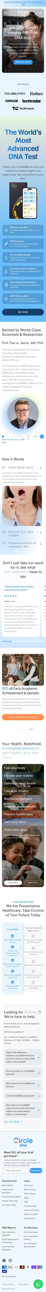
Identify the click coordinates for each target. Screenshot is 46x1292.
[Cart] (40, 13)
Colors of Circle (31, 1210)
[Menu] (5, 13)
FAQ (26, 1202)
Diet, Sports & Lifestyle (8, 1233)
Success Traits (9, 1205)
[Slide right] (42, 436)
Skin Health (7, 1185)
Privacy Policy (23, 1284)
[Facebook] (4, 1260)
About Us (28, 1185)
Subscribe (36, 1170)
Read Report (33, 883)
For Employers (31, 1232)
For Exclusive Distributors (30, 1245)
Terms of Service (8, 1284)
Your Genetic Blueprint (8, 1248)
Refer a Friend (30, 1214)
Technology (30, 1194)
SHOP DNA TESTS (23, 62)
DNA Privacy (30, 1190)
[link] (14, 93)
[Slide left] (36, 436)
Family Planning (9, 1201)
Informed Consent (8, 1289)
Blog (26, 1198)
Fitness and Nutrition (7, 1191)
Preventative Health (11, 1197)
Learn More (13, 883)
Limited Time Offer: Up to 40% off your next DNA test (23, 3)
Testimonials (30, 1206)
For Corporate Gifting (31, 1237)
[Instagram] (10, 1260)
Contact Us (29, 1218)
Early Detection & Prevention (10, 1241)
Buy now (23, 312)
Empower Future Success (23, 717)
